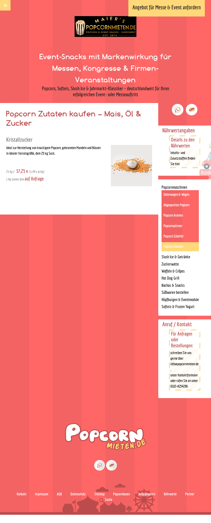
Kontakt (21, 494)
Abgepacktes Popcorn (176, 205)
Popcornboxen (121, 494)
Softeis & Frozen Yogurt (178, 306)
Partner (189, 494)
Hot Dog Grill (170, 278)
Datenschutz (78, 494)
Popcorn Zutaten (173, 246)
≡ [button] (5, 4)
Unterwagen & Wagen (176, 194)
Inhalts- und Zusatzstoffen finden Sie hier (182, 158)
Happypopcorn (146, 494)
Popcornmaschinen (174, 187)
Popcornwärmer (172, 226)
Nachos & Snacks (173, 285)
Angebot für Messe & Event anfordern (166, 7)
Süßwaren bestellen (175, 292)
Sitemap (99, 494)
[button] (180, 511)
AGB (59, 494)
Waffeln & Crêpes (173, 271)
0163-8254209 (179, 386)
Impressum (41, 494)
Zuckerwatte (170, 264)
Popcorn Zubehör (173, 236)
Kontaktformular (188, 375)
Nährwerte (170, 494)
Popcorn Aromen (173, 215)
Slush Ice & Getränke (176, 256)
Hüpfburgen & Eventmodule (180, 299)
